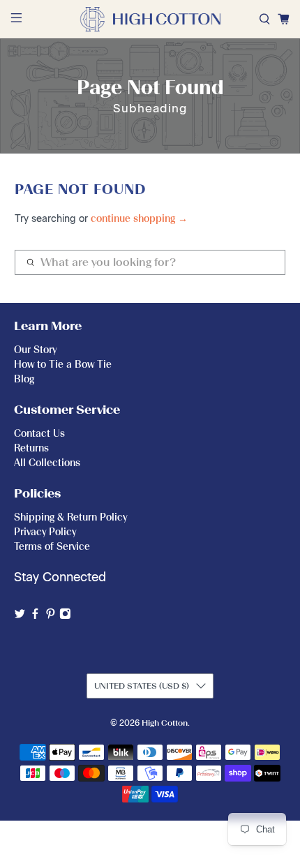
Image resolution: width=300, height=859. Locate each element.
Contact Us (39, 434)
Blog (24, 379)
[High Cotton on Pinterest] (51, 616)
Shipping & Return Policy (70, 517)
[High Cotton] (150, 19)
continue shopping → (139, 219)
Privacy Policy (45, 532)
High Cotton (165, 723)
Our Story (35, 350)
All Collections (47, 463)
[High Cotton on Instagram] (65, 616)
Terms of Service (52, 547)
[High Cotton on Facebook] (35, 616)
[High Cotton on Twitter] (20, 616)
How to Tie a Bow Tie (63, 365)
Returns (31, 448)
